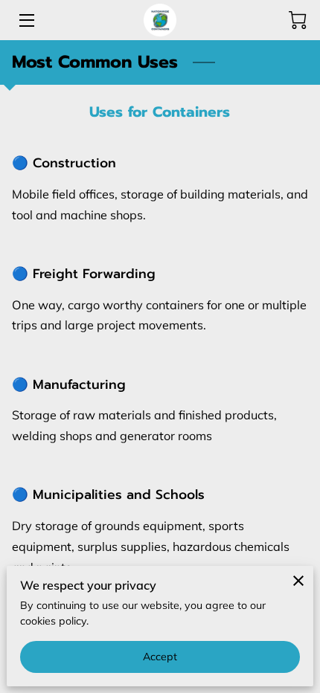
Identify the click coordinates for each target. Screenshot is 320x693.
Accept (160, 656)
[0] (298, 20)
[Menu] (25, 20)
